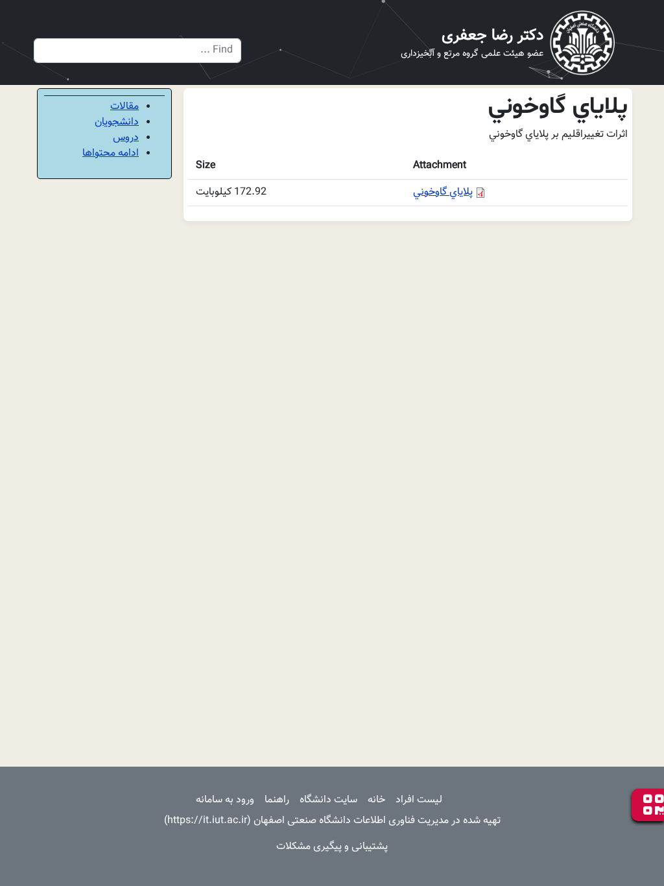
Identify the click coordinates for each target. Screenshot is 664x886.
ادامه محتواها (110, 153)
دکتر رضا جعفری (492, 35)
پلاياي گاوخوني (443, 192)
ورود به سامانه (225, 800)
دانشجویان (117, 122)
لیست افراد (419, 800)
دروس (126, 138)
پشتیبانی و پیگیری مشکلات (332, 847)
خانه (376, 800)
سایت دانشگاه (328, 800)
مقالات (124, 107)
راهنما (277, 800)
